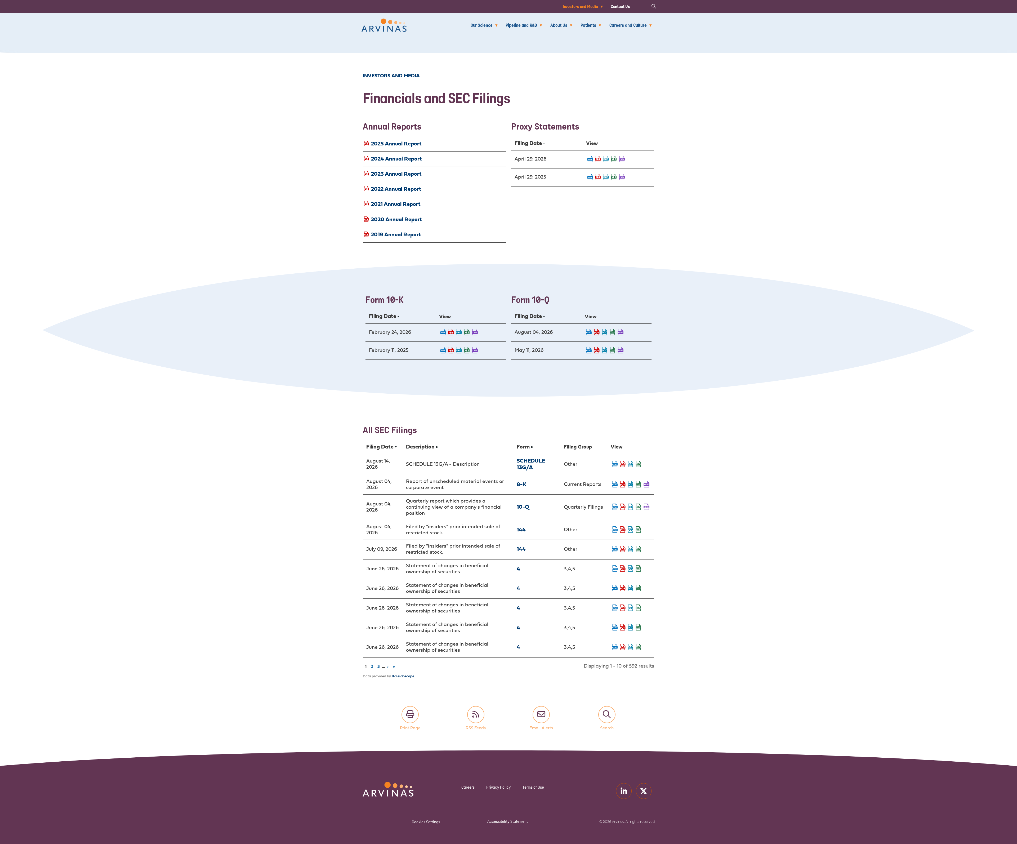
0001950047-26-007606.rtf (631, 530)
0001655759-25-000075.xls (614, 177)
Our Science (482, 25)
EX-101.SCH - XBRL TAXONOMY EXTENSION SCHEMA (622, 159)
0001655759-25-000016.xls (467, 350)
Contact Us (620, 6)
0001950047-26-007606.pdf (623, 530)
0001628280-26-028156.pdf (598, 159)
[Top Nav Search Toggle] (653, 6)
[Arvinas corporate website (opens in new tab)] (383, 785)
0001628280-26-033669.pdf (597, 350)
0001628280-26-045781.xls (639, 569)
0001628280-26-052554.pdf (597, 332)
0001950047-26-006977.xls (639, 549)
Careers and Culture (628, 25)
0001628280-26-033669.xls (613, 350)
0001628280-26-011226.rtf (459, 332)
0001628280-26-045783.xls (639, 608)
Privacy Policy (498, 787)
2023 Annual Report (396, 174)
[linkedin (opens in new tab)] (624, 791)
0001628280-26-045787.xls (639, 628)
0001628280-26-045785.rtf (631, 588)
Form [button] (523, 447)
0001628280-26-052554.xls (613, 332)
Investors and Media (580, 6)
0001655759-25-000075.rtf (606, 177)
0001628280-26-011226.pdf (451, 332)
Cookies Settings (426, 821)
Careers (468, 787)
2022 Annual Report (396, 189)
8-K (522, 484)
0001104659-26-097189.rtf (631, 464)
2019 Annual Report (396, 234)
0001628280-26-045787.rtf (631, 628)
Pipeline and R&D (521, 25)
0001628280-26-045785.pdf (623, 588)
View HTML (590, 159)
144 (521, 530)
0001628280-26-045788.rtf (631, 647)
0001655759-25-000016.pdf (451, 350)
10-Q (523, 507)
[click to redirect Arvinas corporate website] (384, 22)
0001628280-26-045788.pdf (623, 647)
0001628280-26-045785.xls (639, 588)
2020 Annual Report (396, 219)
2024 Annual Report (396, 159)
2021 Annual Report (396, 204)
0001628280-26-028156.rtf (606, 159)
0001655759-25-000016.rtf (459, 350)
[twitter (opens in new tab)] (644, 791)
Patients (588, 25)
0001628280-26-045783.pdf (623, 608)
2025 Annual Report (396, 143)
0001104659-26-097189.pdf (623, 464)
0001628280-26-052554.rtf (605, 332)
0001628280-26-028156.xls (614, 159)
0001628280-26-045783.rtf (631, 608)
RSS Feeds (476, 714)
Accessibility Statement (507, 821)
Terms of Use (533, 787)
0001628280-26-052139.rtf (631, 484)
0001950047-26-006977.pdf (623, 549)
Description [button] (420, 447)
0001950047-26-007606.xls (639, 530)
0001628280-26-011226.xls (467, 332)
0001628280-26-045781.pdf (623, 569)
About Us (558, 25)
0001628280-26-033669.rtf (605, 350)
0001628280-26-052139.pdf (623, 484)
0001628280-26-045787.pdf (623, 628)
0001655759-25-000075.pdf (598, 177)
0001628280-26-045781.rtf (631, 569)
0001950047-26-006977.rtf (631, 549)
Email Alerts (541, 714)
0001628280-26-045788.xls (639, 647)
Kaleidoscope (403, 676)
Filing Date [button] (528, 143)
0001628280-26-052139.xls (639, 484)
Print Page (410, 714)
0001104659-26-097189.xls (639, 464)
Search (607, 714)
